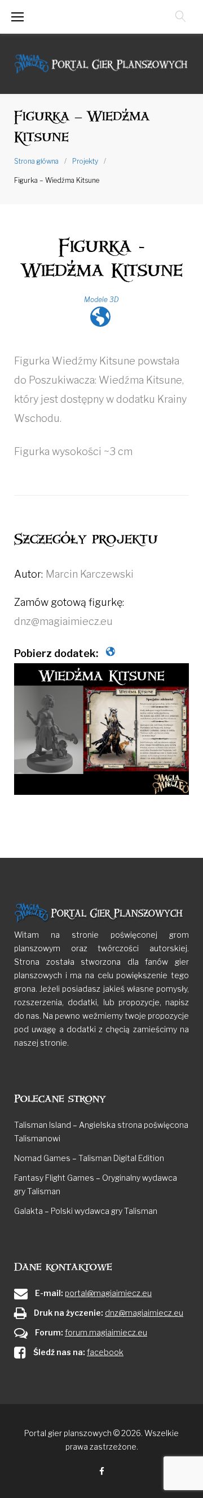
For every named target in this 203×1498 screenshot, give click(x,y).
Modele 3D (101, 299)
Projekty (85, 161)
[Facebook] (101, 1471)
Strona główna (36, 161)
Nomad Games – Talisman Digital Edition (89, 1158)
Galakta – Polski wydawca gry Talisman (85, 1211)
